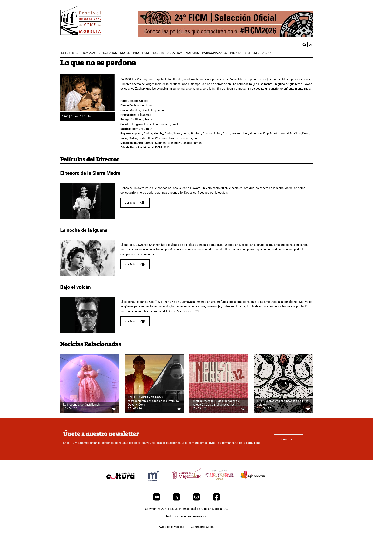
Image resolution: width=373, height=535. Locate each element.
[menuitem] (69, 52)
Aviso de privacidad (171, 527)
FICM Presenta (153, 53)
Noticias (192, 53)
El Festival (69, 53)
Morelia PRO (129, 53)
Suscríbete (288, 439)
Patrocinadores (214, 53)
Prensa (235, 53)
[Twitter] (177, 499)
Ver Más (130, 202)
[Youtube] (157, 499)
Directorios (108, 53)
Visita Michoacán (258, 53)
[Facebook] (216, 499)
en (310, 44)
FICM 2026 (88, 53)
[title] (120, 485)
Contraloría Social (202, 527)
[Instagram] (197, 499)
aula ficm (174, 53)
